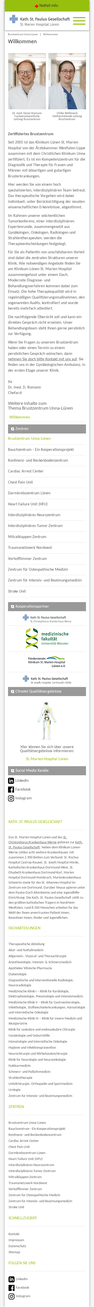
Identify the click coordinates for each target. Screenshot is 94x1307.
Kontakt (14, 1234)
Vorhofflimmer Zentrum (27, 559)
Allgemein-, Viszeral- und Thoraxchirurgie (37, 956)
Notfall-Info (48, 6)
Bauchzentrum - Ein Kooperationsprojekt (41, 450)
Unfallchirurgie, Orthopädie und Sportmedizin (40, 1084)
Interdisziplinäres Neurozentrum (34, 515)
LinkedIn (22, 781)
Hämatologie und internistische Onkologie (38, 1042)
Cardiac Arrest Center (26, 471)
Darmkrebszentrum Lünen (29, 493)
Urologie (15, 1090)
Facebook (23, 790)
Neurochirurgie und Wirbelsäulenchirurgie (38, 1054)
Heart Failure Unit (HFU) (28, 504)
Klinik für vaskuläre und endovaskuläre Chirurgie (42, 1030)
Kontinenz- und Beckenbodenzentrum (38, 461)
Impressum (16, 1240)
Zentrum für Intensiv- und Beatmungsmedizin (45, 580)
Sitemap (14, 1252)
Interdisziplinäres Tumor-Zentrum (35, 526)
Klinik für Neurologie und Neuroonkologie (37, 1060)
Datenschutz (17, 1246)
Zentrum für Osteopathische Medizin (38, 570)
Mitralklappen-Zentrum (27, 537)
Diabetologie (18, 974)
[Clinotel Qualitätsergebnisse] (47, 720)
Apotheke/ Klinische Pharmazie (30, 968)
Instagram (23, 798)
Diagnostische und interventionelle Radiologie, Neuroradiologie (41, 983)
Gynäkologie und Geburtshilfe (29, 1036)
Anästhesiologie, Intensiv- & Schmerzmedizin (40, 962)
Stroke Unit (17, 592)
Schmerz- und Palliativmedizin (29, 1072)
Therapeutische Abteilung (27, 944)
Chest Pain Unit (20, 482)
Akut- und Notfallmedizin (26, 950)
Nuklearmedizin (20, 1066)
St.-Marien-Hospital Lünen (47, 759)
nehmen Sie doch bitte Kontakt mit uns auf (42, 359)
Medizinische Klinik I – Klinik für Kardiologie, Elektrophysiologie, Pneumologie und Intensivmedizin (46, 994)
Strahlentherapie (20, 1078)
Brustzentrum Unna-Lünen (23, 34)
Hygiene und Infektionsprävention (32, 1048)
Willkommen (50, 34)
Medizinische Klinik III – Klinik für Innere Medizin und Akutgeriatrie (45, 1021)
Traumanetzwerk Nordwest (30, 548)
